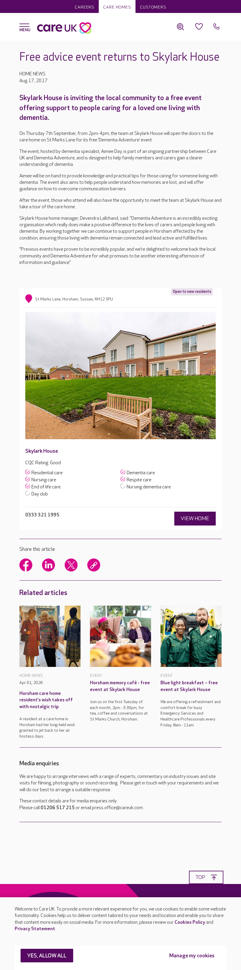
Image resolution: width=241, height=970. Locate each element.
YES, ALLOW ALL (47, 956)
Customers (153, 7)
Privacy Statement (35, 929)
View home (195, 518)
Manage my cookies (192, 956)
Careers (84, 7)
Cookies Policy (190, 922)
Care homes (117, 7)
